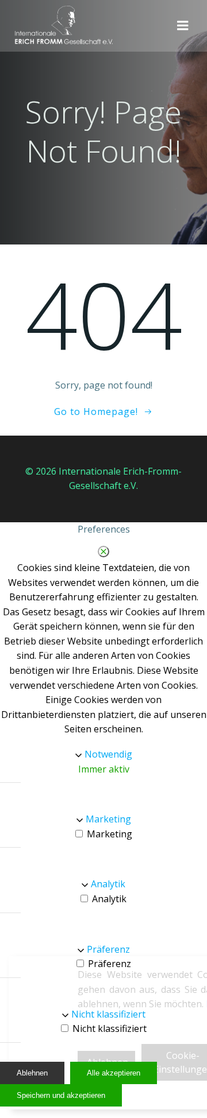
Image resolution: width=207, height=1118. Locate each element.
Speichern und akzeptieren (61, 1095)
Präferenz (108, 949)
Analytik (108, 884)
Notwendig (108, 754)
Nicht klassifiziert (108, 1014)
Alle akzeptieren (113, 1073)
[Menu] (183, 26)
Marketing (108, 819)
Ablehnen (32, 1073)
